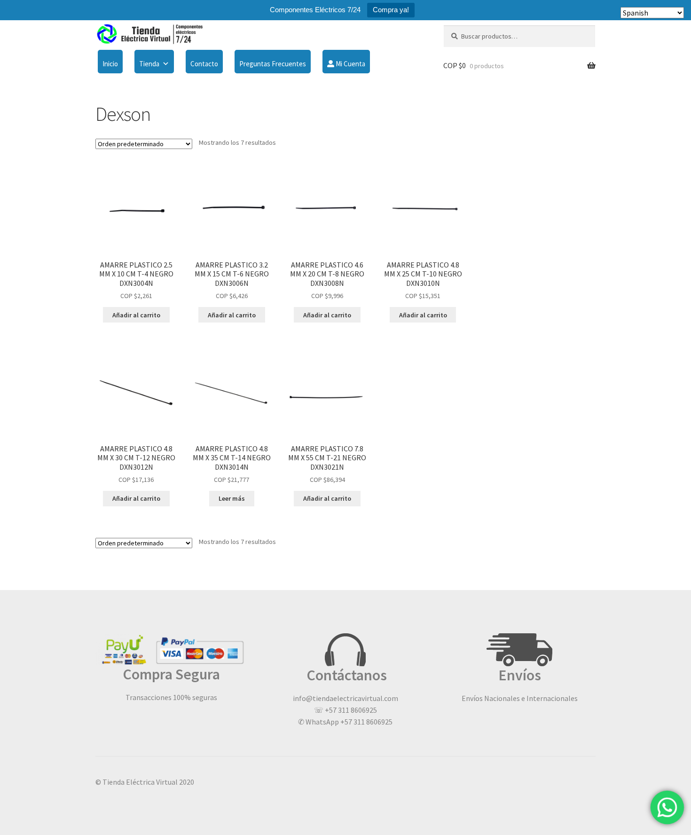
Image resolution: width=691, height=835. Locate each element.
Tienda (149, 63)
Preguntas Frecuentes (272, 63)
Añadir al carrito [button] (136, 315)
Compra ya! (391, 10)
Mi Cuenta (349, 63)
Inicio (110, 63)
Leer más (232, 498)
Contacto (204, 63)
